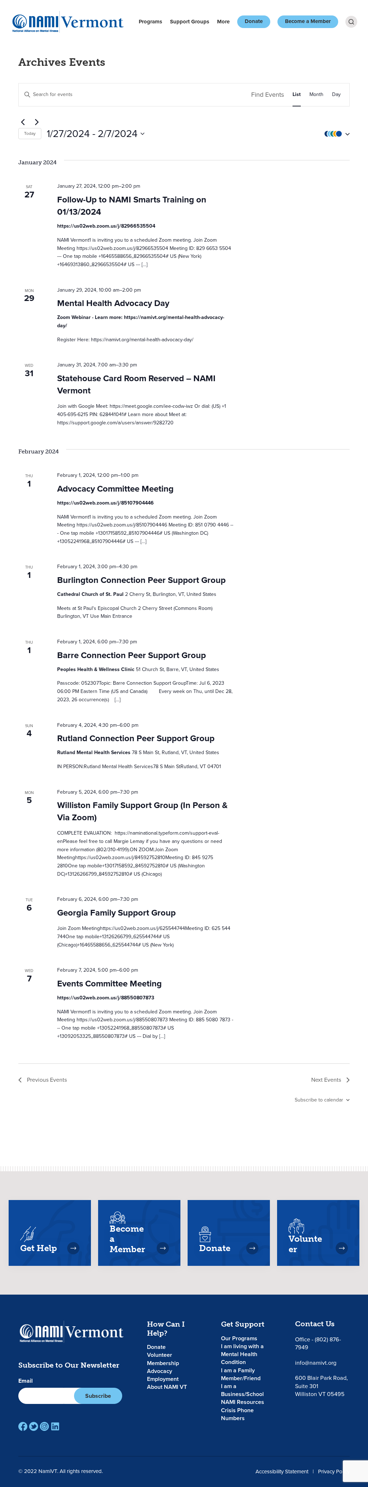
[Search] (351, 22)
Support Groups (189, 22)
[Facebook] (22, 1426)
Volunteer (159, 1355)
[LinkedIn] (55, 1426)
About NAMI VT (167, 1387)
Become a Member (308, 21)
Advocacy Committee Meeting (115, 488)
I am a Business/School (242, 1390)
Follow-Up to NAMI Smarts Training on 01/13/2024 (131, 205)
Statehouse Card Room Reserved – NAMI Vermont (136, 384)
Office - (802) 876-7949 (318, 1343)
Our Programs (239, 1338)
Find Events (267, 94)
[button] (335, 133)
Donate (254, 21)
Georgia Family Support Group (116, 912)
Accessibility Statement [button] (282, 1471)
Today (30, 133)
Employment (163, 1379)
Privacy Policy (334, 1471)
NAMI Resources (242, 1402)
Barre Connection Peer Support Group (131, 655)
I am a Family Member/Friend (241, 1374)
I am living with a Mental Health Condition (242, 1354)
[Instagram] (44, 1426)
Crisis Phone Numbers (237, 1414)
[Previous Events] (22, 122)
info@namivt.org (315, 1363)
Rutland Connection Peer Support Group (136, 738)
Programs (150, 22)
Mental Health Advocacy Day (113, 303)
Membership (163, 1363)
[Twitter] (33, 1426)
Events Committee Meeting (109, 983)
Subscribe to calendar (319, 1100)
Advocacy (159, 1371)
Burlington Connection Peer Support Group (141, 580)
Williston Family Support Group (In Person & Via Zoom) (142, 811)
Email (25, 1381)
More (223, 22)
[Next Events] (36, 122)
